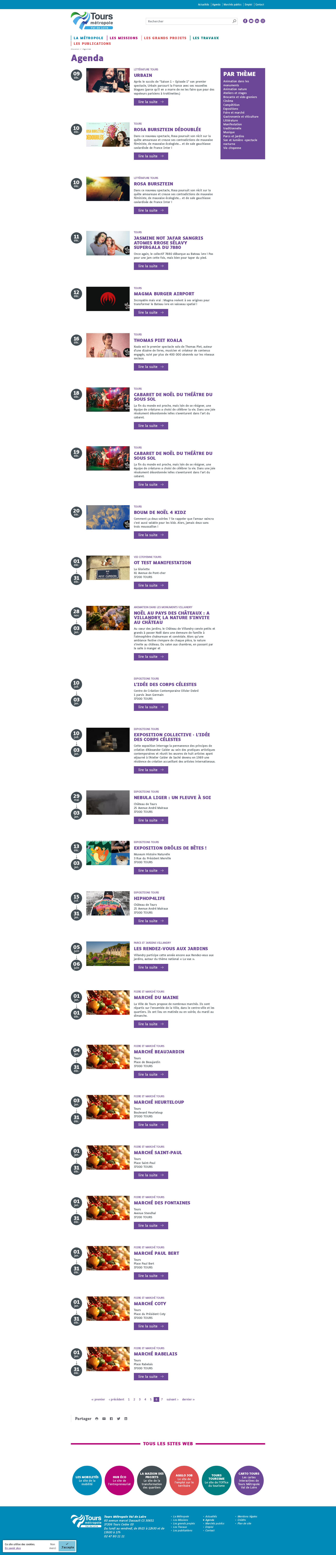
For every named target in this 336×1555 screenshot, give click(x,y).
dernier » (188, 1399)
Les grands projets (165, 38)
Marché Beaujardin (159, 1051)
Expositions (230, 108)
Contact (259, 4)
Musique (229, 132)
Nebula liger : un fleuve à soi (172, 797)
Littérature (230, 120)
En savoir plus (13, 1548)
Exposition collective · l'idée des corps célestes (172, 737)
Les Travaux (206, 38)
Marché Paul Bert (156, 1253)
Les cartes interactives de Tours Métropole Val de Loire (249, 1480)
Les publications (92, 44)
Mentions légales (247, 1516)
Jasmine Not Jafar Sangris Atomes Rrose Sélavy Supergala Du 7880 (168, 242)
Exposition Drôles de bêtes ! (170, 848)
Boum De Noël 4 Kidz (160, 512)
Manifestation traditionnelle (232, 126)
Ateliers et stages (235, 93)
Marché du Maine (156, 997)
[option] (87, 1480)
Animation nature (235, 89)
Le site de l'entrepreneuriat (119, 1480)
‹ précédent (116, 1399)
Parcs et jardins (233, 136)
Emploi (248, 4)
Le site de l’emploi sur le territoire (184, 1480)
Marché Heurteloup (159, 1102)
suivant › (172, 1399)
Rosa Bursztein (153, 183)
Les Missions (124, 38)
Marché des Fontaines (162, 1202)
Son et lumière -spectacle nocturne (240, 142)
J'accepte (67, 1547)
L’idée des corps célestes (165, 684)
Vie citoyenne (232, 148)
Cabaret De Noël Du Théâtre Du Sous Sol (173, 397)
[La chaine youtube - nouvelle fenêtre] (251, 21)
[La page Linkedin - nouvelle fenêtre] (257, 21)
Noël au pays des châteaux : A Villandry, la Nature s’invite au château (172, 617)
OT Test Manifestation (162, 562)
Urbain (143, 75)
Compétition (231, 105)
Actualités (203, 4)
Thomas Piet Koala (158, 340)
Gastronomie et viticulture (240, 116)
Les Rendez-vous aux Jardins (171, 948)
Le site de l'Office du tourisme (216, 1480)
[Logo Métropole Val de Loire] (86, 1526)
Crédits (242, 1520)
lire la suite (148, 102)
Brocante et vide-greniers (240, 97)
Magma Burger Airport (164, 293)
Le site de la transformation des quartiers (152, 1480)
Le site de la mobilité (87, 1480)
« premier (98, 1399)
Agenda (216, 4)
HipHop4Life (149, 898)
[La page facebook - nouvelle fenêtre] (245, 21)
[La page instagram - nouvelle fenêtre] (263, 21)
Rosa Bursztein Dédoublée (167, 129)
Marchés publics (232, 4)
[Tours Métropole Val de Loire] (92, 21)
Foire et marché (233, 112)
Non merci (52, 1546)
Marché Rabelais (155, 1353)
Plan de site (244, 1523)
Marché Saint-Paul (158, 1152)
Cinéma (228, 101)
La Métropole (88, 38)
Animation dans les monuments (236, 83)
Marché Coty (150, 1303)
